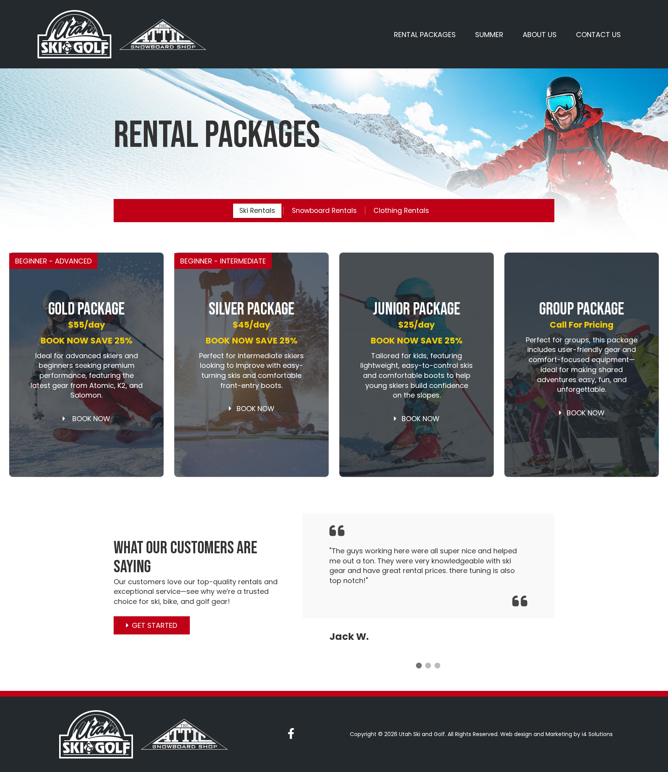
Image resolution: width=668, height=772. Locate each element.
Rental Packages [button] (425, 34)
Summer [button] (489, 34)
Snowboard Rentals (324, 210)
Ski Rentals (257, 210)
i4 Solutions (597, 734)
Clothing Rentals (401, 210)
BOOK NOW (89, 418)
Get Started (154, 625)
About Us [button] (540, 34)
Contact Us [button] (598, 34)
